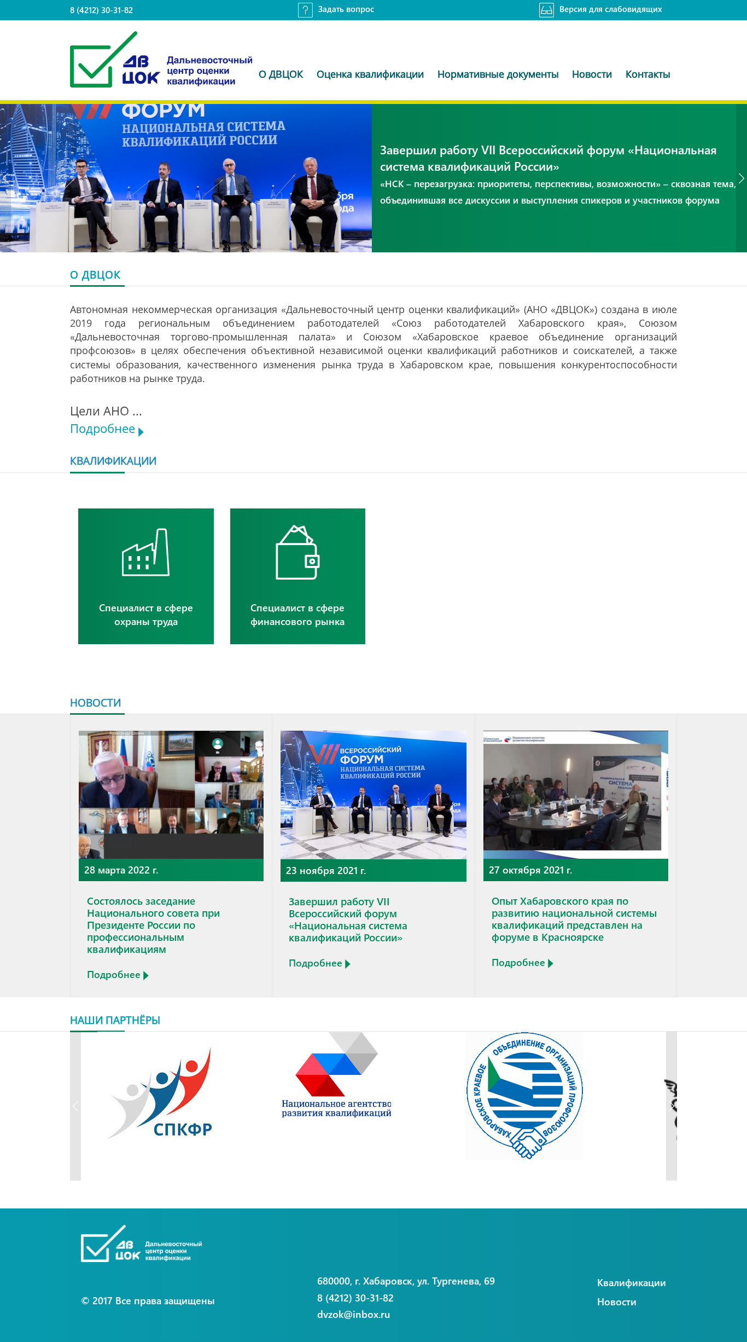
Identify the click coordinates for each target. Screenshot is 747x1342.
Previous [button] (5, 178)
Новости (592, 73)
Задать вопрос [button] (346, 8)
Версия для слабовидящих (610, 8)
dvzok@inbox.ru (353, 1314)
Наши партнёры (115, 1020)
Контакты (648, 73)
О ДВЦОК (281, 73)
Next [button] (741, 178)
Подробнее (104, 428)
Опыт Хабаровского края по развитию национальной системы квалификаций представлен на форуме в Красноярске (574, 919)
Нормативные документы (498, 73)
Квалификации (631, 1282)
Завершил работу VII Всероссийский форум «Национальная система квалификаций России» (348, 919)
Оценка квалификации (370, 73)
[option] (373, 178)
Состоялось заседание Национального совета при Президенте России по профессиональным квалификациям (153, 925)
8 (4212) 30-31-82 (101, 9)
